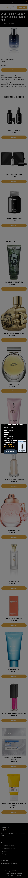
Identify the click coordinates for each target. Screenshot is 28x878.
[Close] (2, 425)
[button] (10, 452)
